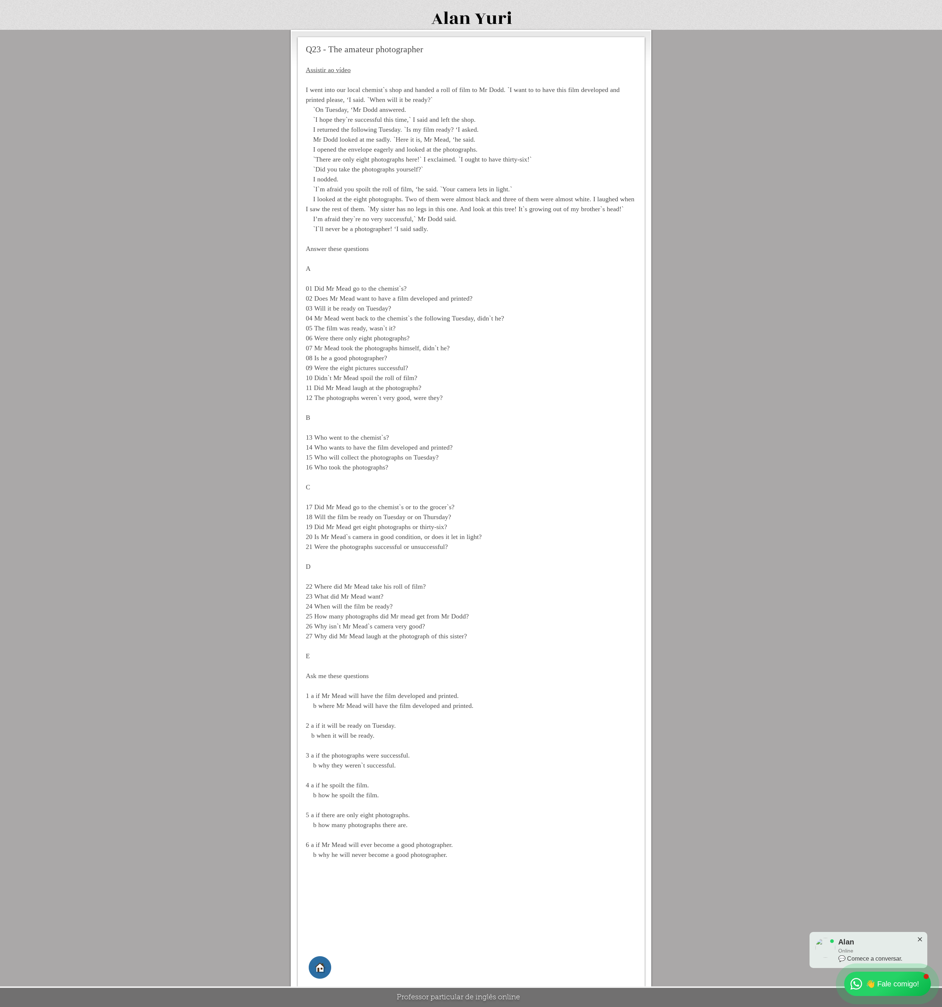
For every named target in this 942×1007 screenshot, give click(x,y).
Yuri (493, 19)
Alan (451, 19)
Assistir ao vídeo (328, 70)
